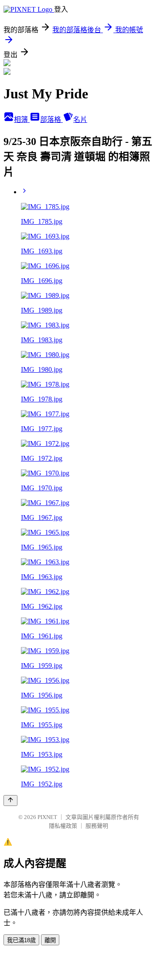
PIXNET (47, 817)
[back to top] (10, 800)
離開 (50, 940)
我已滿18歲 (21, 940)
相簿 (22, 119)
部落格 (51, 119)
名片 (80, 119)
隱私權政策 (63, 826)
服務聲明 (96, 826)
